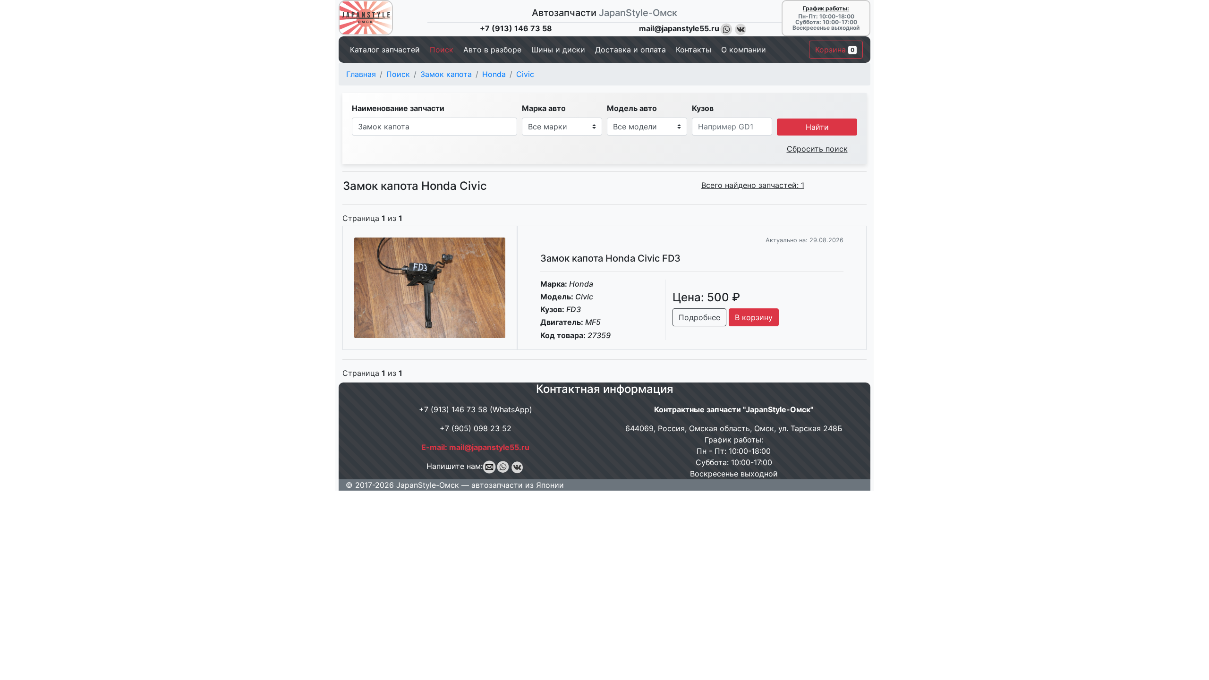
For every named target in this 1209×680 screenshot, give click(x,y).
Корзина (834, 49)
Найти (817, 127)
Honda (494, 74)
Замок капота (446, 74)
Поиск (398, 74)
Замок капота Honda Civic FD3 (610, 258)
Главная (361, 74)
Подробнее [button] (699, 317)
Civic (525, 74)
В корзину (754, 317)
